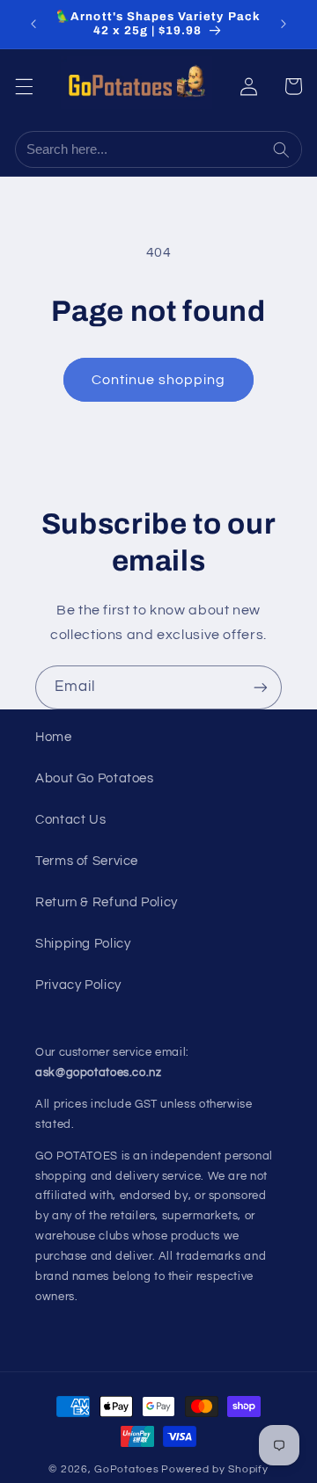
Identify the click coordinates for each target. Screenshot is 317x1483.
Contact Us (70, 819)
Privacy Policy (78, 985)
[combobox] (140, 149)
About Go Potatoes (94, 778)
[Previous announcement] (33, 23)
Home (53, 737)
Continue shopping (159, 380)
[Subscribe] (260, 687)
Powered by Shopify (214, 1469)
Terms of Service (86, 861)
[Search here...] (283, 149)
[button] (24, 86)
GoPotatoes (126, 1469)
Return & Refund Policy (106, 902)
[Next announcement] (283, 23)
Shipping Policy (82, 943)
